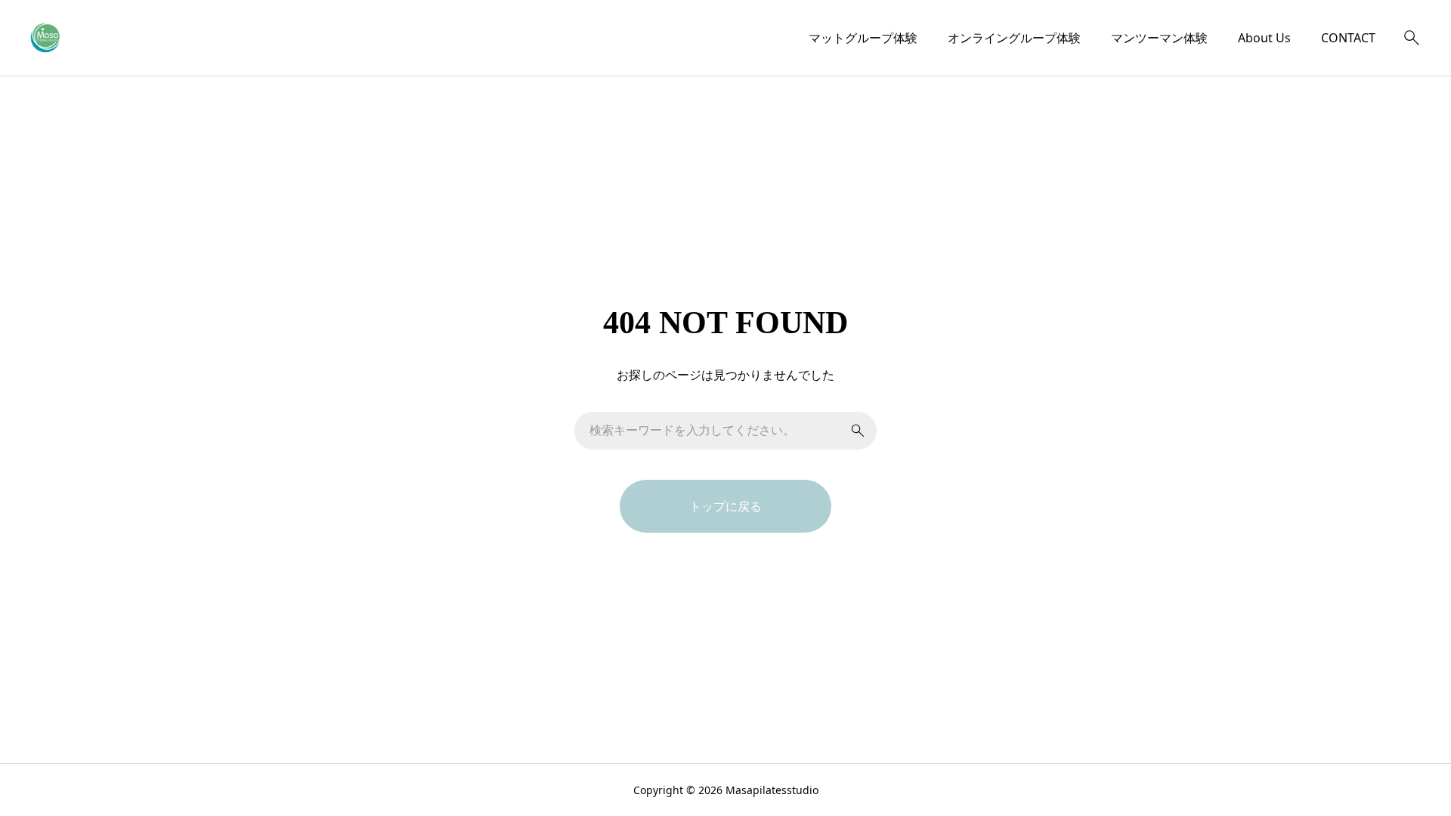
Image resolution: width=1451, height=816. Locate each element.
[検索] (1412, 38)
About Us (1264, 37)
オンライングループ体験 (1014, 37)
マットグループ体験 (863, 37)
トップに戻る (725, 506)
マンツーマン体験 (1159, 37)
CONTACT (1348, 37)
